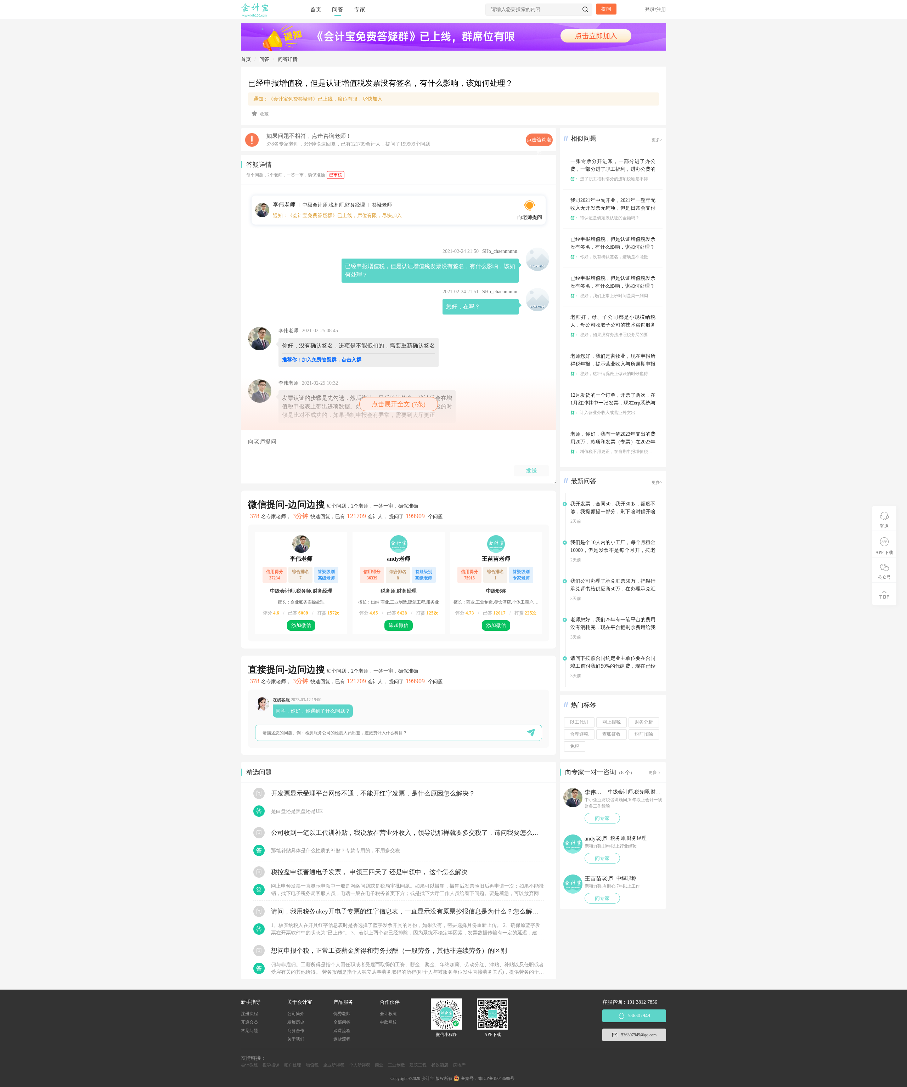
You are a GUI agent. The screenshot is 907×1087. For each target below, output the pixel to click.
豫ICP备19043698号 (496, 1078)
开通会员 (249, 1022)
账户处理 (292, 1065)
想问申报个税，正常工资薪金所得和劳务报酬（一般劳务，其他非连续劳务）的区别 (389, 950)
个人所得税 (359, 1065)
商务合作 (295, 1030)
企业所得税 (333, 1065)
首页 (315, 9)
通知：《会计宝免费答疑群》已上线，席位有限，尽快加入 (317, 99)
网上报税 (611, 722)
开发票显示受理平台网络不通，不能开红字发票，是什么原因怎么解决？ (373, 793)
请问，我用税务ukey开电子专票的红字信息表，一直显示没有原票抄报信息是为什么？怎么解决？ (407, 911)
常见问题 (249, 1030)
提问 (606, 9)
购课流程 (341, 1030)
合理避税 (579, 734)
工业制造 (396, 1065)
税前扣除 (644, 734)
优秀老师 (341, 1013)
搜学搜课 (271, 1065)
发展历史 (295, 1022)
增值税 (312, 1065)
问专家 (602, 818)
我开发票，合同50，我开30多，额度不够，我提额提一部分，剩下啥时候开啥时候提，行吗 (612, 511)
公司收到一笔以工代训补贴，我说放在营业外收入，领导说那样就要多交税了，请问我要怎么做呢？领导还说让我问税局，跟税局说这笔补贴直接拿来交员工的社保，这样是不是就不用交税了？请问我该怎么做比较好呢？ (407, 832)
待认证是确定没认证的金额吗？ (605, 217)
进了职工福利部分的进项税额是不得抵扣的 (615, 178)
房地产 (459, 1065)
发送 (531, 471)
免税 (574, 746)
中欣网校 (388, 1022)
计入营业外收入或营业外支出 (602, 412)
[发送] (531, 732)
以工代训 (579, 722)
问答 (337, 9)
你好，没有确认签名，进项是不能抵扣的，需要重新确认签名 (632, 256)
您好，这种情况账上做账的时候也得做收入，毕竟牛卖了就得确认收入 (641, 373)
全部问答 (341, 1022)
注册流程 (249, 1013)
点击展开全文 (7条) (399, 404)
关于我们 (295, 1039)
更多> (657, 139)
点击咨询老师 (539, 141)
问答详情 (288, 59)
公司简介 (295, 1013)
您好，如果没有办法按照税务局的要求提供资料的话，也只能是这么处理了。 (647, 334)
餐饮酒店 (439, 1065)
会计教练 (388, 1013)
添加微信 (301, 625)
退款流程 (341, 1039)
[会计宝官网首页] (255, 15)
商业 (379, 1065)
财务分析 (644, 722)
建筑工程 (418, 1065)
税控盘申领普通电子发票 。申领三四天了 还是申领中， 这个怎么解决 (369, 872)
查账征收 (611, 734)
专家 (359, 9)
